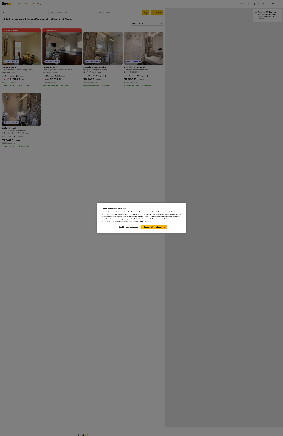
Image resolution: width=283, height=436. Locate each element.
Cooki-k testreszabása (128, 227)
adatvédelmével (126, 221)
